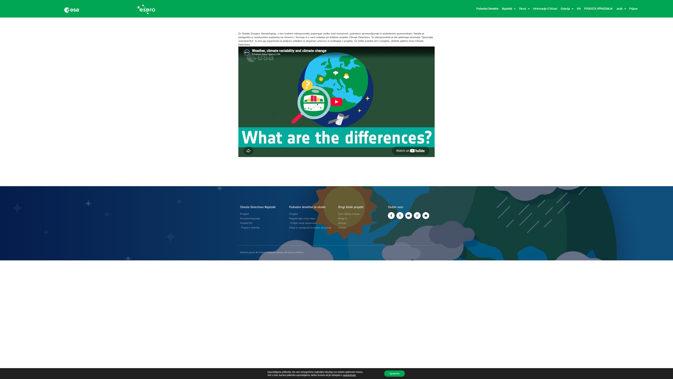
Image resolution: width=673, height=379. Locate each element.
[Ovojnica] (425, 215)
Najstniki (507, 8)
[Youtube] (408, 215)
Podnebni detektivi (487, 8)
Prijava (633, 8)
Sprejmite (394, 373)
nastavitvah (349, 375)
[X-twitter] (399, 215)
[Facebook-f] (391, 215)
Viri (579, 8)
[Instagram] (417, 215)
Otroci (522, 8)
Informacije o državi (545, 8)
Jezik (619, 8)
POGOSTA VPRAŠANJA (598, 8)
